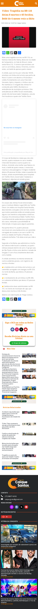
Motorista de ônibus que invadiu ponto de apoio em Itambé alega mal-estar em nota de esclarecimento (10, 447)
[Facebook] (12, 329)
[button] (2, 3)
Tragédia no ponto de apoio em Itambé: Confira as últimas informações (10, 456)
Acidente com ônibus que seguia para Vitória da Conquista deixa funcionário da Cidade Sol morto (11, 415)
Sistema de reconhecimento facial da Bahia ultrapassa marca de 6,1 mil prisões (11, 356)
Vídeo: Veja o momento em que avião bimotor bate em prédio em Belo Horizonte (11, 426)
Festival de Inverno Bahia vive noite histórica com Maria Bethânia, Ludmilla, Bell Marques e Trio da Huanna (18, 600)
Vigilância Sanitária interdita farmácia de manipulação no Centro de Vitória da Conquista (10, 371)
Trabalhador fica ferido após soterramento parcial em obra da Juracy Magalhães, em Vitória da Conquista (11, 364)
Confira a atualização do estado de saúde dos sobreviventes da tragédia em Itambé (10, 436)
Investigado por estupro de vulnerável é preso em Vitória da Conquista (19, 545)
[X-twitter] (21, 329)
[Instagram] (17, 329)
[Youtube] (26, 329)
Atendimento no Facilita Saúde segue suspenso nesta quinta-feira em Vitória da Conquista (10, 389)
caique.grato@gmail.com (14, 499)
